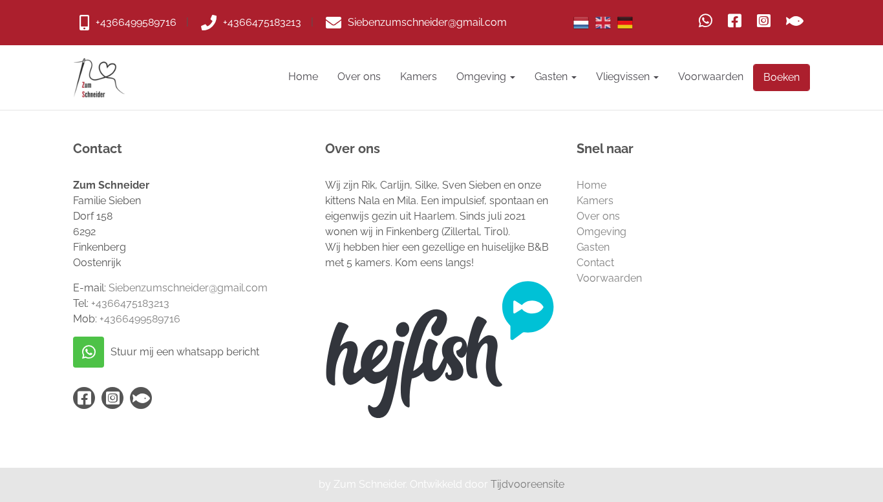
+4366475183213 (130, 303)
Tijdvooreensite (527, 484)
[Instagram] (763, 21)
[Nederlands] (581, 22)
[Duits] (625, 22)
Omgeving (482, 76)
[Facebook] (734, 21)
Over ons (359, 76)
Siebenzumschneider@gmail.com (188, 288)
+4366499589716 (140, 319)
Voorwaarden (710, 76)
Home (303, 76)
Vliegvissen (624, 76)
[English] (603, 22)
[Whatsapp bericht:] (705, 21)
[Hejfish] (795, 21)
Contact (595, 262)
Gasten (552, 76)
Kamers (418, 76)
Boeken (781, 77)
